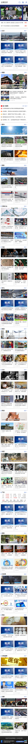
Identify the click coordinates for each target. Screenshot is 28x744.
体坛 (3, 288)
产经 (3, 492)
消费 (3, 696)
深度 (3, 451)
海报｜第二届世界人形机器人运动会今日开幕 (12, 22)
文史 (3, 369)
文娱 (3, 247)
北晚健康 (4, 656)
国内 (3, 124)
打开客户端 (23, 741)
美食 (3, 615)
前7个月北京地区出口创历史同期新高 (10, 26)
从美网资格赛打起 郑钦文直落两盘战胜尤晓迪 (13, 108)
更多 (25, 30)
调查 (3, 533)
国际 (3, 165)
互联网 (4, 574)
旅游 (3, 329)
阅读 (3, 410)
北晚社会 (4, 206)
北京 (3, 30)
